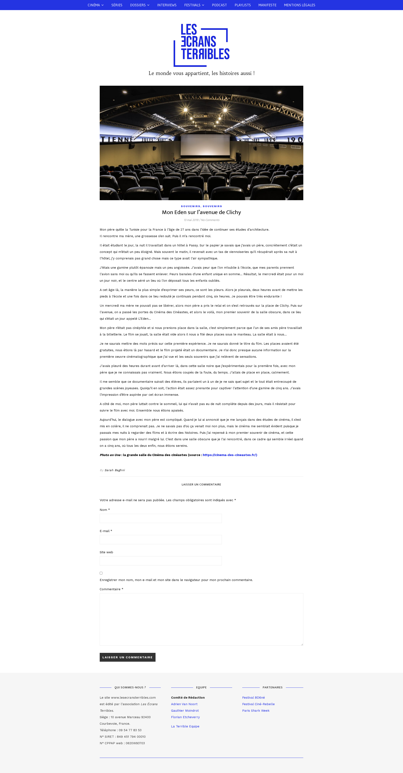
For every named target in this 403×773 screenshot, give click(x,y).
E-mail (106, 531)
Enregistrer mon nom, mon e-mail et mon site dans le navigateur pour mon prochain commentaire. (176, 580)
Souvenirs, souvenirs (201, 206)
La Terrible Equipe (185, 726)
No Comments (210, 220)
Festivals (192, 5)
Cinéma (94, 5)
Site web (106, 552)
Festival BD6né (253, 697)
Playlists (243, 5)
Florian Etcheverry (185, 717)
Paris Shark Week (256, 711)
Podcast (219, 5)
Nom (105, 510)
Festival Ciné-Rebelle (258, 704)
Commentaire (111, 589)
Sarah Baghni (115, 470)
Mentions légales (299, 5)
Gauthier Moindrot (185, 711)
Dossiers (138, 5)
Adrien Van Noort (184, 704)
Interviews (167, 5)
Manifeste (267, 5)
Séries (116, 5)
